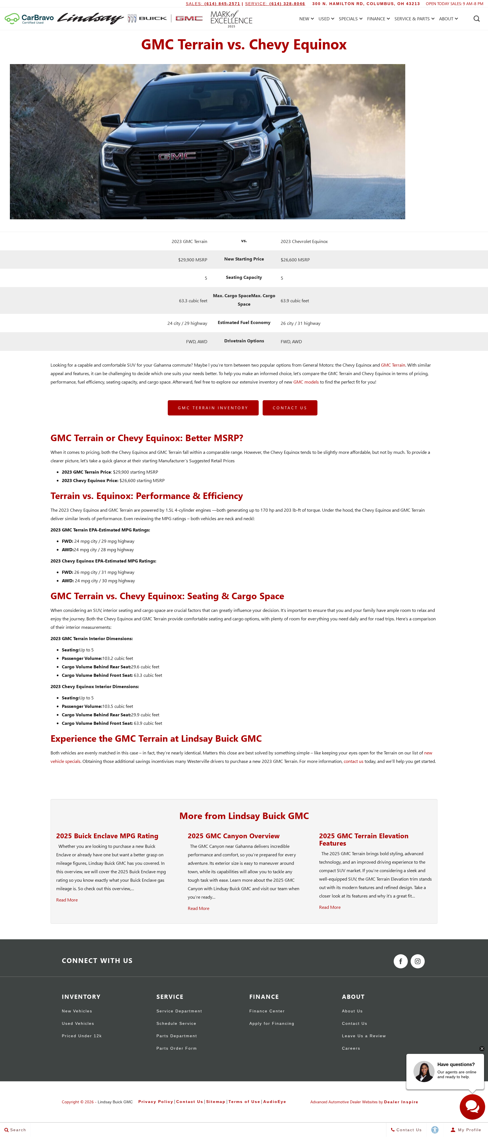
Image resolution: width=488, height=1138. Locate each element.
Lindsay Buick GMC (115, 1102)
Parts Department (176, 1036)
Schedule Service (176, 1023)
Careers (351, 1048)
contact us (353, 761)
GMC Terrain (393, 365)
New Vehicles (77, 1011)
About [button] (446, 20)
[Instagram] (418, 961)
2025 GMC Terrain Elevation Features (364, 839)
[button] (476, 18)
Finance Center (267, 1011)
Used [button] (325, 20)
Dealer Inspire (401, 1102)
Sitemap (216, 1101)
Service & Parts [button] (412, 20)
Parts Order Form (176, 1048)
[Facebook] (401, 961)
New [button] (305, 20)
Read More (67, 900)
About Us (352, 1011)
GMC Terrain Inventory (213, 407)
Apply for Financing (272, 1023)
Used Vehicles (78, 1023)
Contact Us (290, 407)
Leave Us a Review (364, 1036)
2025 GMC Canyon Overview (234, 835)
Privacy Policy (155, 1101)
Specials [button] (348, 20)
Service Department (179, 1011)
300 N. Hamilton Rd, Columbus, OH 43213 (366, 3)
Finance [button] (376, 20)
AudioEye (274, 1101)
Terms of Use (244, 1101)
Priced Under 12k (82, 1036)
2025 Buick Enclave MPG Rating (107, 835)
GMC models (306, 382)
